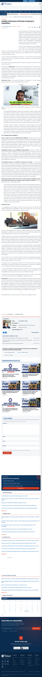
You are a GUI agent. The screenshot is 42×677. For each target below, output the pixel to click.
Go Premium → (21, 488)
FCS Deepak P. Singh (7, 26)
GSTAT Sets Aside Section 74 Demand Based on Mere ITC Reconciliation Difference (19, 508)
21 (26, 608)
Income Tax (6, 11)
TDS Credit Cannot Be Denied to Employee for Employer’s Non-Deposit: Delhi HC (18, 548)
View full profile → (35, 332)
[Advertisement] (9, 41)
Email (4, 441)
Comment (5, 423)
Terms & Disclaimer (37, 671)
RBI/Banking (22, 660)
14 (26, 606)
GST (33, 11)
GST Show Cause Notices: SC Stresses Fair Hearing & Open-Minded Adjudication (19, 505)
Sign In (38, 0)
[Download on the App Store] (25, 648)
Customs (29, 11)
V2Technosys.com (22, 671)
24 (4, 611)
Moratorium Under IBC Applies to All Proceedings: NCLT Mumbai (15, 338)
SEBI (21, 659)
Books (26, 0)
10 (4, 606)
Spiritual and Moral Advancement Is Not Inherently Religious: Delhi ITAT (16, 529)
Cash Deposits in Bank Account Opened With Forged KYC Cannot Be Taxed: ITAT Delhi (20, 540)
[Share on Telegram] (40, 27)
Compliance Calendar (30, 663)
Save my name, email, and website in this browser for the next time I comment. (17, 450)
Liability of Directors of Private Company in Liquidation (17, 22)
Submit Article (37, 659)
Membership (37, 664)
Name (4, 436)
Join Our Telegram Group (23, 352)
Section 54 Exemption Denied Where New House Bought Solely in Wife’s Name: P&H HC (20, 551)
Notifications (30, 657)
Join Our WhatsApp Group (9, 352)
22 (32, 608)
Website (4, 445)
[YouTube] (8, 661)
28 (26, 611)
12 (15, 606)
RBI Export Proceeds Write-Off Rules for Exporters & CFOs (13, 502)
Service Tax (15, 11)
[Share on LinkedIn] (35, 27)
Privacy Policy (31, 671)
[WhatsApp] (8, 664)
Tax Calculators (30, 665)
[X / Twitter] (5, 661)
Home (1, 11)
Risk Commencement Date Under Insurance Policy (13, 343)
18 (9, 608)
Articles (11, 16)
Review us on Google (9, 355)
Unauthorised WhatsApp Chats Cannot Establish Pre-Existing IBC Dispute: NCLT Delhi (19, 546)
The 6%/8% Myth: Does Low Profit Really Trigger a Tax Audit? (14, 496)
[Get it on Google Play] (17, 648)
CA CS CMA (37, 11)
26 (15, 611)
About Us (36, 657)
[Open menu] (40, 4)
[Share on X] (32, 27)
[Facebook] (4, 332)
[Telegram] (2, 667)
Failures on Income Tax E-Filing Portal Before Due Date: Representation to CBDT (18, 543)
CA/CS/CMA (22, 664)
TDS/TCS (14, 662)
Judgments (30, 660)
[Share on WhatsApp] (37, 27)
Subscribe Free (36, 628)
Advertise (36, 660)
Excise (25, 11)
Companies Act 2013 (19, 314)
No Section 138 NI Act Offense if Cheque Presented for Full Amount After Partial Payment (17, 341)
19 (15, 608)
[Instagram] (5, 664)
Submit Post (32, 0)
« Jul (2, 615)
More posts (3, 510)
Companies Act (10, 314)
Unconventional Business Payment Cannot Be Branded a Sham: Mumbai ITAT (18, 531)
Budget (10, 11)
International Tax (15, 665)
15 (32, 606)
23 (37, 608)
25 (9, 611)
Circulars (29, 659)
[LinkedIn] (6, 332)
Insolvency (22, 662)
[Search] (40, 11)
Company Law (20, 11)
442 (21, 329)
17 (4, 608)
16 (37, 606)
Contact (36, 662)
